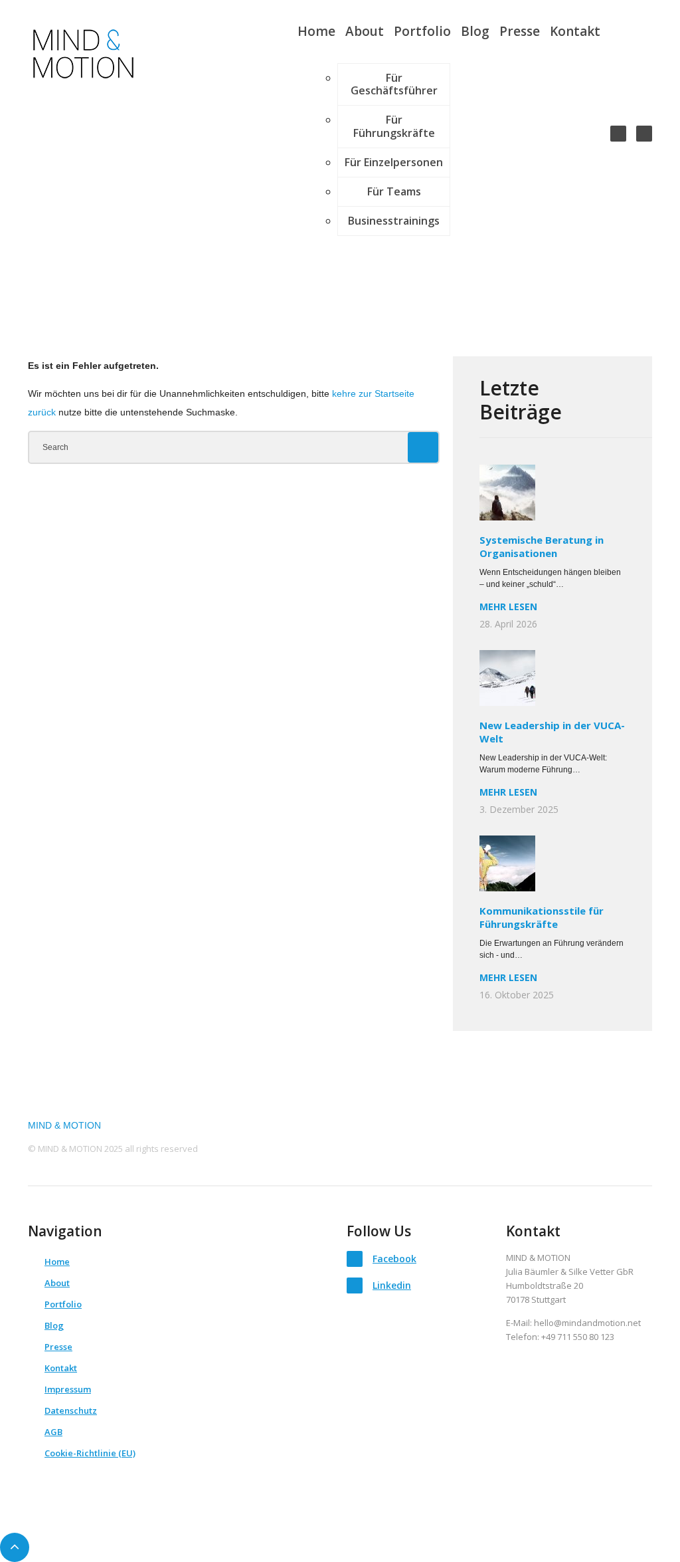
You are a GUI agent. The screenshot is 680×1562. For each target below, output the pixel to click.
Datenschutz (70, 1410)
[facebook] (618, 134)
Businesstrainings (394, 220)
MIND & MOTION (64, 1125)
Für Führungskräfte (394, 126)
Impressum (67, 1389)
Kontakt (575, 31)
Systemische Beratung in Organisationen (541, 546)
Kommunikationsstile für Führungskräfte (541, 917)
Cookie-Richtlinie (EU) (89, 1453)
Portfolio (422, 31)
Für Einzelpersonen (394, 162)
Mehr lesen (508, 607)
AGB (53, 1432)
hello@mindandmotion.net (587, 1323)
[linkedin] (644, 134)
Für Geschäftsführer (394, 84)
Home (316, 31)
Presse (519, 31)
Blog (475, 31)
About (364, 31)
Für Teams (394, 191)
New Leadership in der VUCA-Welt (552, 732)
